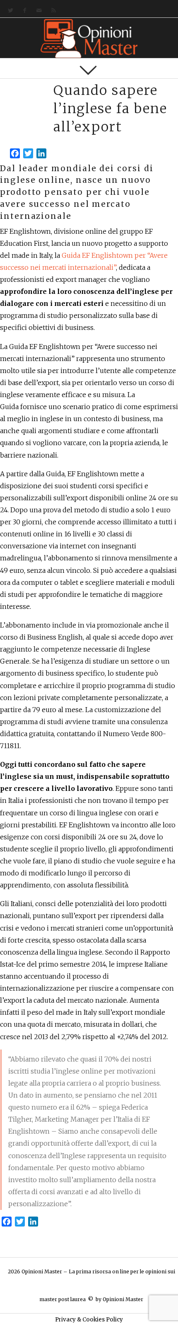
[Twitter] (8, 10)
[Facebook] (23, 10)
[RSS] (52, 10)
